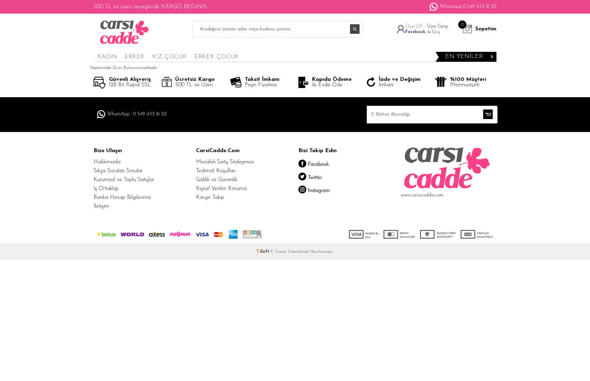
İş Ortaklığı (106, 188)
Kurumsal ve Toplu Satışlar (124, 179)
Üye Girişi (437, 26)
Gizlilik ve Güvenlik (216, 179)
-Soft (263, 252)
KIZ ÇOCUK (169, 57)
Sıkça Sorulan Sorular (118, 171)
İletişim (101, 206)
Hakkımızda (107, 162)
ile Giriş (422, 32)
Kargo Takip (210, 197)
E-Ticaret (278, 252)
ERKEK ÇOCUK (216, 57)
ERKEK (135, 57)
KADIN (107, 57)
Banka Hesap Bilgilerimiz (122, 197)
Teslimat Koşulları (216, 171)
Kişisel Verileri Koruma (221, 188)
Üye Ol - (416, 26)
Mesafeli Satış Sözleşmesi (225, 162)
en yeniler (464, 57)
